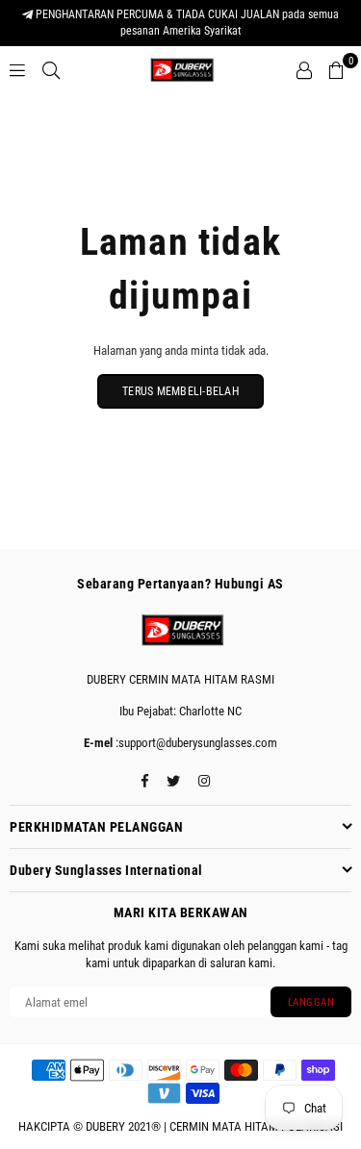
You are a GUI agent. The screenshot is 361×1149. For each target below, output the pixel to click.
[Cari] (51, 70)
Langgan (311, 1002)
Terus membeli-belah (180, 391)
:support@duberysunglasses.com (195, 743)
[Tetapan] (304, 70)
